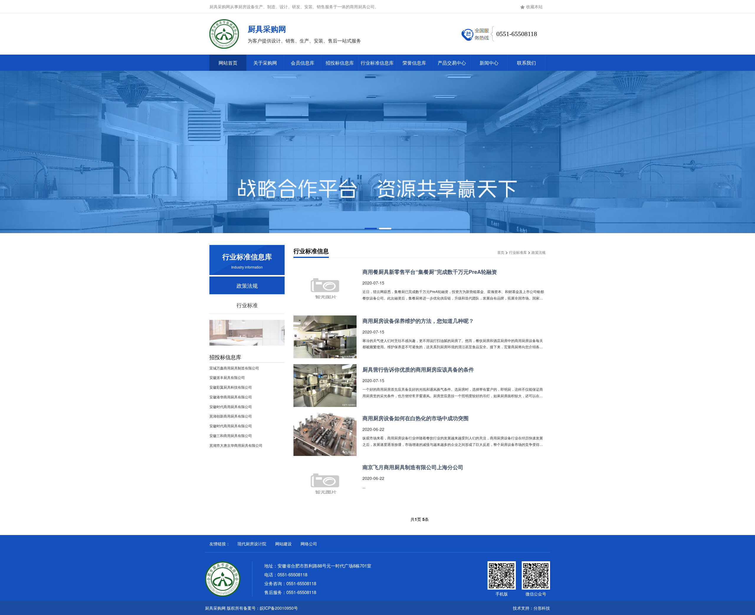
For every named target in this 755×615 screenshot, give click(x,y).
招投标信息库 (340, 62)
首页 (500, 252)
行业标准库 (518, 252)
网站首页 (228, 62)
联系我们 (526, 62)
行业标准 (247, 305)
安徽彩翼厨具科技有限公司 (230, 387)
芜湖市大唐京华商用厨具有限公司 (235, 445)
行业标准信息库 (377, 62)
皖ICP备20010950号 (279, 608)
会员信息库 (302, 62)
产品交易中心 (452, 62)
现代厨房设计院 (251, 544)
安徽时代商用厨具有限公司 (230, 406)
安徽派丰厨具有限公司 (227, 377)
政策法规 (247, 285)
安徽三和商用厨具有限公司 (230, 435)
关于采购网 (265, 62)
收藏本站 (534, 6)
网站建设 (283, 544)
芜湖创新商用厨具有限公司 (230, 415)
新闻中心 (489, 62)
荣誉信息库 (414, 62)
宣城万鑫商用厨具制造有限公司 (234, 367)
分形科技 (542, 608)
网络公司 (309, 544)
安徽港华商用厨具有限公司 (230, 396)
